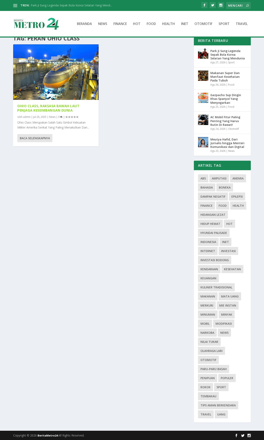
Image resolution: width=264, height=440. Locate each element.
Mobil (205, 324)
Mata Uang (230, 296)
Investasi (228, 251)
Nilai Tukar (209, 342)
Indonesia (208, 242)
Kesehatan (232, 269)
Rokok (205, 387)
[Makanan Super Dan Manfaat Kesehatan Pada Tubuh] (203, 76)
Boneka (225, 187)
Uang (221, 414)
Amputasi (219, 178)
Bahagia (206, 187)
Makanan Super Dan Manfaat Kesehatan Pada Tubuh (225, 76)
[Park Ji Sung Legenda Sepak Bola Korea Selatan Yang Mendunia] (203, 53)
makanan (207, 296)
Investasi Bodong (214, 260)
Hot (136, 24)
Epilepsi (237, 196)
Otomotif (203, 24)
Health (168, 24)
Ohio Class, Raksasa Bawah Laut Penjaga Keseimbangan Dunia (48, 108)
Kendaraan (209, 269)
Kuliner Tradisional (216, 287)
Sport (224, 24)
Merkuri (206, 305)
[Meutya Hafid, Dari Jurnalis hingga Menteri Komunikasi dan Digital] (203, 142)
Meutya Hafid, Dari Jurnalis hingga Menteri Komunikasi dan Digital (227, 143)
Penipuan (207, 378)
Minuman (207, 314)
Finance (120, 24)
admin (27, 117)
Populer (227, 378)
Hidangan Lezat (212, 215)
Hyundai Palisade (213, 233)
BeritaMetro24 (48, 435)
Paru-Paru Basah (213, 369)
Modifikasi (224, 324)
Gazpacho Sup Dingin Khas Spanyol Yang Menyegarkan (225, 98)
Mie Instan (227, 305)
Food (151, 24)
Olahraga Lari (211, 351)
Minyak (226, 314)
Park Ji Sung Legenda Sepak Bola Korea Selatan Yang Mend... (71, 5)
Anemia (238, 178)
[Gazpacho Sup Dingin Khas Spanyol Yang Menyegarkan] (203, 98)
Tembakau (208, 396)
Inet (184, 24)
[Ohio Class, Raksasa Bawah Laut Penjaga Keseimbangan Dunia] (56, 72)
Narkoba (207, 333)
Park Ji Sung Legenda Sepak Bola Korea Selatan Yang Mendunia (227, 54)
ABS (203, 178)
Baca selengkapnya (35, 138)
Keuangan (208, 278)
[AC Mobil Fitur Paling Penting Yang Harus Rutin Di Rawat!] (203, 120)
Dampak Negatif (212, 196)
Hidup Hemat (210, 224)
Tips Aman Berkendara (218, 405)
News (102, 24)
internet (207, 251)
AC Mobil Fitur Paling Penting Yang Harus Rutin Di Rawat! (225, 120)
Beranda (84, 24)
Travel (242, 24)
